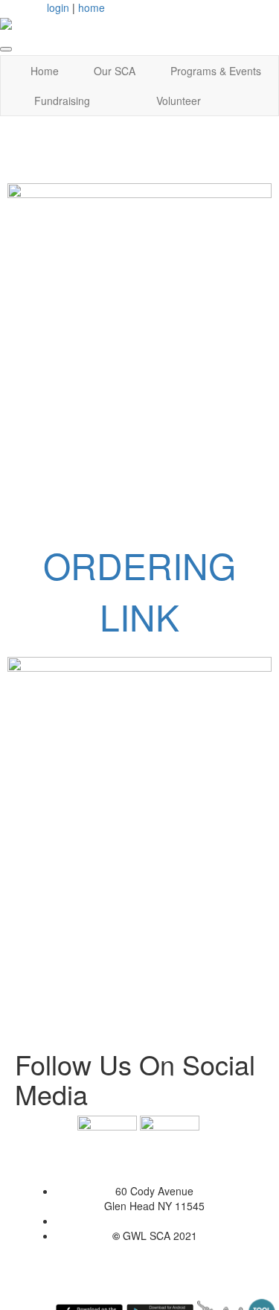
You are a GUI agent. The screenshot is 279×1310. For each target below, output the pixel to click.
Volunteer (178, 100)
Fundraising (62, 100)
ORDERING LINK (139, 590)
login (58, 7)
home (91, 7)
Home (45, 70)
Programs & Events (215, 70)
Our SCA (114, 70)
